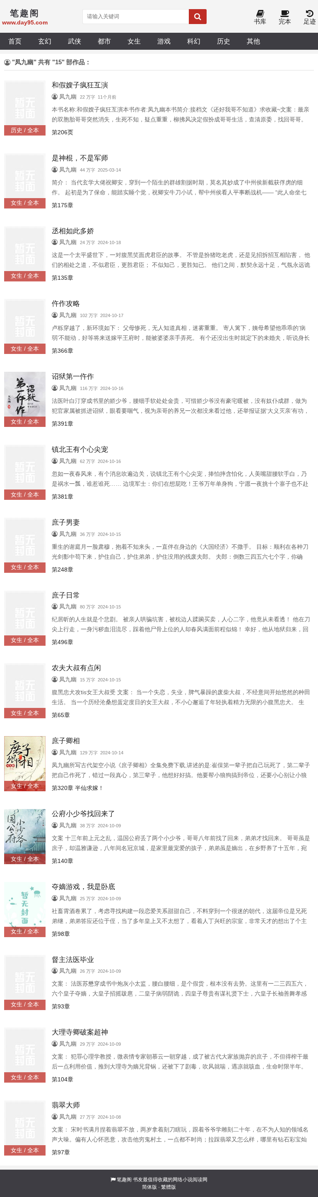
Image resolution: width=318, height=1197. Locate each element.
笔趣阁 (124, 1179)
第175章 (62, 205)
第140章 (62, 861)
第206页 (62, 132)
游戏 (164, 41)
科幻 (193, 41)
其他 (253, 41)
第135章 (62, 277)
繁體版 (168, 1187)
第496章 (62, 642)
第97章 (61, 1152)
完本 (285, 21)
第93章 (61, 1006)
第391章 (62, 423)
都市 (104, 41)
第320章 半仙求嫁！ (78, 788)
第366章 (62, 350)
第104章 (62, 1079)
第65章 (61, 715)
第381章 (62, 496)
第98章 (61, 933)
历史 (223, 41)
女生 (134, 41)
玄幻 (44, 41)
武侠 (74, 41)
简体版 (149, 1187)
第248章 (62, 569)
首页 (15, 41)
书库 (260, 21)
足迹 (310, 21)
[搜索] (198, 16)
